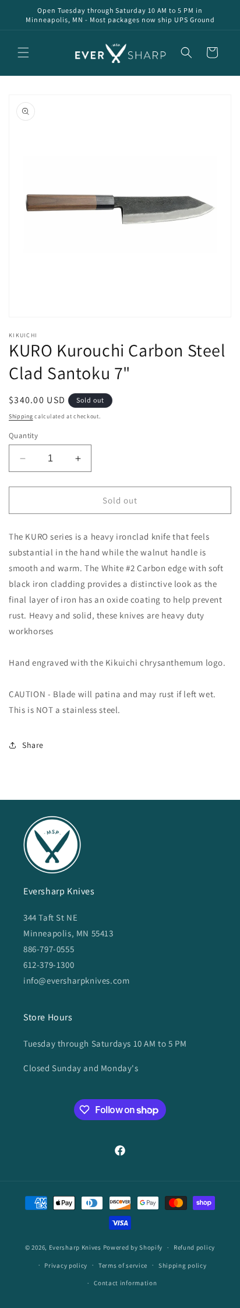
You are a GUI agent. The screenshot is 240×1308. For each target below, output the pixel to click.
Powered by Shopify (133, 1247)
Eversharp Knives (75, 1247)
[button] (23, 52)
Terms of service (122, 1265)
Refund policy (194, 1247)
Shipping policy (182, 1265)
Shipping (21, 416)
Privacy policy (65, 1265)
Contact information (125, 1283)
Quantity (23, 435)
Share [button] (33, 745)
